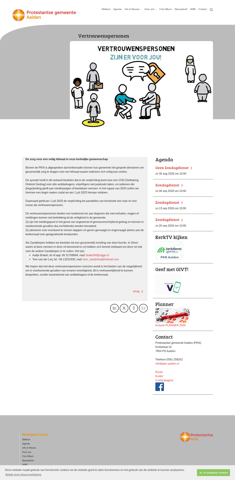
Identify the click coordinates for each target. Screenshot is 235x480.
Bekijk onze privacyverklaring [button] (23, 474)
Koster (159, 376)
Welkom (106, 9)
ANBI (193, 9)
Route (159, 371)
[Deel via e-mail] (143, 308)
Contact (202, 9)
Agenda (117, 9)
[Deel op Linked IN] (114, 308)
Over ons (149, 9)
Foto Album (165, 9)
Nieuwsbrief (181, 9)
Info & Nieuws (131, 9)
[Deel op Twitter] (124, 308)
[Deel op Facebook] (133, 308)
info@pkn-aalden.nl (167, 363)
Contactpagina (164, 380)
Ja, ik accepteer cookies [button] (213, 472)
